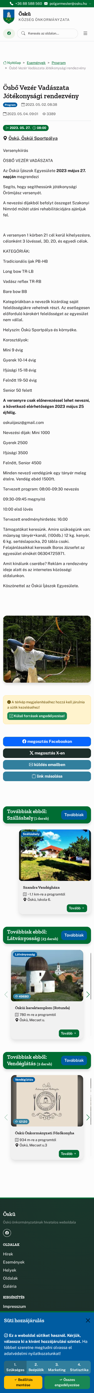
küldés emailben (49, 764)
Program (59, 63)
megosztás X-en (49, 753)
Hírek (8, 1254)
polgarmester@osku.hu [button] (68, 4)
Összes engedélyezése (67, 1382)
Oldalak (10, 1278)
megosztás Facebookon (49, 741)
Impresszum (14, 1306)
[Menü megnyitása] (85, 33)
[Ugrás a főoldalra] (9, 16)
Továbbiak (74, 814)
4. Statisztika (79, 1367)
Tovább (75, 908)
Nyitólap (14, 63)
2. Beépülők (36, 1367)
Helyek (9, 1270)
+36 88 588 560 (28, 4)
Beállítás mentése (24, 1382)
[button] (88, 994)
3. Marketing (57, 1367)
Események (36, 63)
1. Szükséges (15, 1367)
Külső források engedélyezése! (39, 716)
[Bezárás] (88, 1320)
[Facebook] (9, 34)
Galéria (10, 1286)
